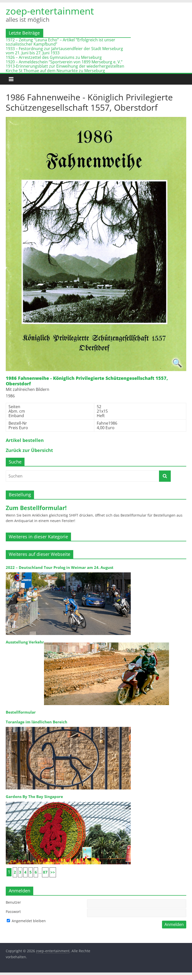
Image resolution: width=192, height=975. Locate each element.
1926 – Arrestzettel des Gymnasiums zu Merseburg (54, 57)
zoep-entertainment (50, 11)
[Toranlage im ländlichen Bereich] (68, 726)
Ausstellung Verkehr (25, 642)
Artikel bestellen (25, 440)
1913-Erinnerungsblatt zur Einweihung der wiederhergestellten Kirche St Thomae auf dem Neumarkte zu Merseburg (65, 68)
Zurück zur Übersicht (29, 450)
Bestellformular (21, 712)
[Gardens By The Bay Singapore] (68, 801)
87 (45, 872)
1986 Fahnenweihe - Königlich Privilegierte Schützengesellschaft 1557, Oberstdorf (87, 381)
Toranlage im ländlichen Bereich (36, 722)
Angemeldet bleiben (28, 920)
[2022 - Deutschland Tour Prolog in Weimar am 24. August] (68, 572)
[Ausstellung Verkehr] (106, 642)
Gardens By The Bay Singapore (34, 796)
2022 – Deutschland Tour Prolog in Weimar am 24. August (60, 567)
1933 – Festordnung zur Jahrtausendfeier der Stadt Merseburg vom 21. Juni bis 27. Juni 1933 (64, 51)
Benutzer (13, 902)
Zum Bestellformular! (36, 508)
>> (52, 872)
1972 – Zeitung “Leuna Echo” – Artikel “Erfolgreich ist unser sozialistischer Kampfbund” (60, 42)
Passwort (13, 911)
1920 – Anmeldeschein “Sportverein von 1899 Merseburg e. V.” (64, 62)
